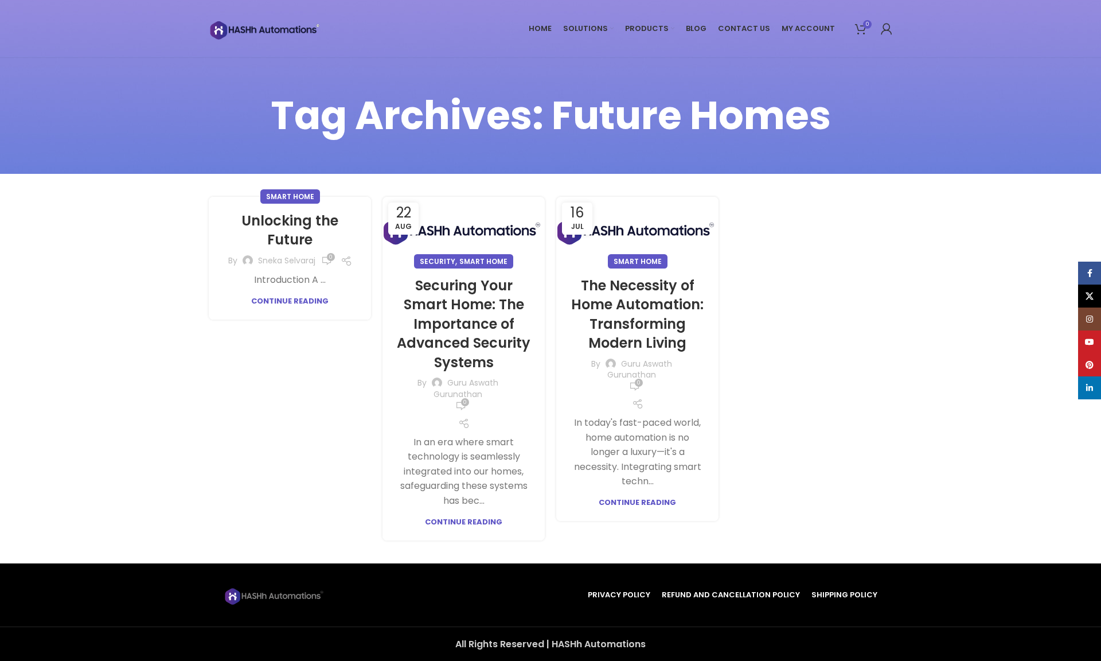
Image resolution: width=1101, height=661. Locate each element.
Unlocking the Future (289, 230)
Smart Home (290, 196)
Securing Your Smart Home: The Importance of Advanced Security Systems (463, 324)
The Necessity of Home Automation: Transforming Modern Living (637, 314)
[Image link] (275, 594)
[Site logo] (266, 27)
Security (437, 261)
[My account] (886, 28)
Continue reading (290, 301)
